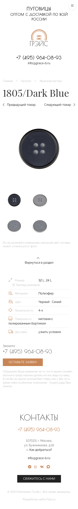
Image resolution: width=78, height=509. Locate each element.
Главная (8, 81)
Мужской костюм (51, 81)
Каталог (26, 81)
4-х (40, 310)
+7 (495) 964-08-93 (39, 57)
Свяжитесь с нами (39, 478)
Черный (44, 302)
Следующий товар (58, 105)
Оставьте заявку (23, 362)
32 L (41, 280)
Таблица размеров (27, 285)
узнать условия (49, 332)
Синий (56, 302)
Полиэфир (46, 293)
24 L (49, 280)
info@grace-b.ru (39, 63)
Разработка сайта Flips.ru (39, 499)
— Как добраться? (39, 450)
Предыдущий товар (21, 105)
